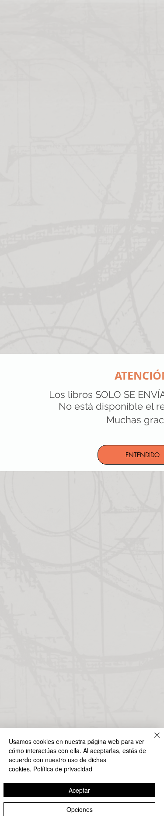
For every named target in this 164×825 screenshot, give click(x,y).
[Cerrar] (151, 740)
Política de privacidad (62, 768)
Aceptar (79, 790)
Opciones (79, 809)
